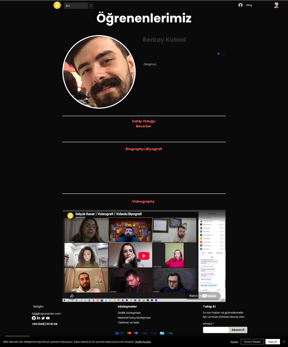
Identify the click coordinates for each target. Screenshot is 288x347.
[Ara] (91, 6)
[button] (276, 5)
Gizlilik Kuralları (143, 341)
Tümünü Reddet (252, 341)
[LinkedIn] (38, 318)
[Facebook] (34, 318)
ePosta (207, 323)
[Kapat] (284, 341)
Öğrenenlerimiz (144, 18)
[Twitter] (43, 318)
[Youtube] (48, 318)
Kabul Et (272, 341)
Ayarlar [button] (234, 341)
